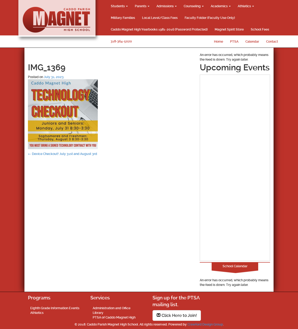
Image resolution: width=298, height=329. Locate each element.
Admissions (165, 6)
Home (218, 41)
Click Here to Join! (179, 315)
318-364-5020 (121, 41)
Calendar (252, 41)
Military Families (123, 18)
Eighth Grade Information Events (54, 308)
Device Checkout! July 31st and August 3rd (62, 154)
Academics (219, 6)
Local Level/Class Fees (160, 18)
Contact (272, 41)
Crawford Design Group (205, 324)
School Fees (260, 29)
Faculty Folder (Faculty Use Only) (210, 18)
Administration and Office (111, 308)
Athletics (245, 6)
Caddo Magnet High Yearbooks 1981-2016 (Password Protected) (159, 29)
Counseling (192, 6)
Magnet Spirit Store (229, 29)
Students (118, 6)
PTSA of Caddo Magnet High (114, 317)
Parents (141, 6)
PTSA (234, 41)
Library (98, 313)
